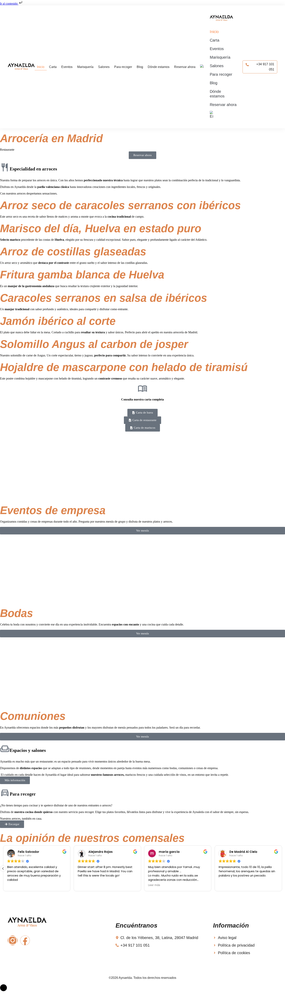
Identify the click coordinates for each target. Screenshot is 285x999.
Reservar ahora (184, 67)
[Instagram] (12, 940)
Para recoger (123, 67)
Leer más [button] (154, 885)
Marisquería (85, 67)
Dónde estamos (158, 67)
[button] (3, 868)
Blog (140, 67)
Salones (104, 67)
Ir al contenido (9, 3)
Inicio (40, 67)
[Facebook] (25, 940)
